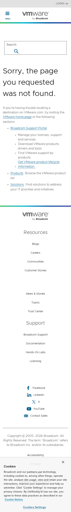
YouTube (38, 409)
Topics (35, 302)
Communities (35, 261)
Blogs (35, 244)
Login (60, 3)
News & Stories (35, 294)
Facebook (39, 388)
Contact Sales (39, 416)
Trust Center (35, 311)
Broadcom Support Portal (28, 128)
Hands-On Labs (35, 352)
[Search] (16, 51)
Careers (35, 253)
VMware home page (17, 116)
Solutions (17, 184)
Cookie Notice (14, 499)
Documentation (35, 343)
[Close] (63, 462)
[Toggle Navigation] (7, 13)
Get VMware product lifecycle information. (38, 164)
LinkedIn (39, 395)
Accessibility (35, 455)
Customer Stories (35, 270)
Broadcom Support (35, 334)
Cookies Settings (34, 507)
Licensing (35, 361)
